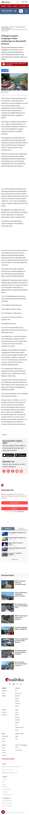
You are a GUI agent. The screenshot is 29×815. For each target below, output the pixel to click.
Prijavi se (14, 508)
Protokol (4, 695)
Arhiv (3, 781)
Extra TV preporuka (7, 803)
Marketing (4, 714)
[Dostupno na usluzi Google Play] (20, 455)
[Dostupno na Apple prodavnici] (8, 455)
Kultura (4, 745)
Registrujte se (20, 511)
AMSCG (4, 434)
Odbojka (17, 722)
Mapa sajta (5, 792)
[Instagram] (8, 471)
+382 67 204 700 (9, 769)
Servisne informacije (20, 27)
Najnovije (3, 6)
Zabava (3, 739)
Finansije (4, 712)
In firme (17, 747)
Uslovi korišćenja (6, 789)
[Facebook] (4, 471)
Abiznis (4, 709)
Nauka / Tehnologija (21, 745)
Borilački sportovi (19, 727)
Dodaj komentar (14, 503)
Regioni (17, 698)
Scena (3, 747)
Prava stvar (17, 703)
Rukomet (17, 717)
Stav (16, 690)
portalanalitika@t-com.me (11, 772)
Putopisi (17, 706)
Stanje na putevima (6, 28)
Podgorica (17, 695)
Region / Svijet (19, 733)
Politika (9, 6)
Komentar (4, 690)
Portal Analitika (4, 27)
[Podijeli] (15, 11)
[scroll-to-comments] (21, 11)
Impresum (4, 779)
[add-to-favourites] (27, 11)
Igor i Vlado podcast (7, 800)
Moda (3, 741)
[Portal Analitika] (6, 2)
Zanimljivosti (5, 736)
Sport (16, 709)
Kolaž (3, 733)
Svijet (16, 739)
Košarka (17, 714)
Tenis (16, 725)
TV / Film (4, 752)
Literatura (4, 755)
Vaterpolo (17, 720)
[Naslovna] (3, 812)
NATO (3, 693)
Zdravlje (17, 701)
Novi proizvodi (18, 750)
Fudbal (16, 712)
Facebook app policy (7, 794)
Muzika (3, 750)
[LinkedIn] (21, 471)
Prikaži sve (14, 559)
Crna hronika (22, 6)
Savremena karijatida (8, 759)
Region (16, 736)
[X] (12, 471)
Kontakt (4, 784)
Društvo (15, 6)
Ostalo (16, 730)
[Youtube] (17, 471)
